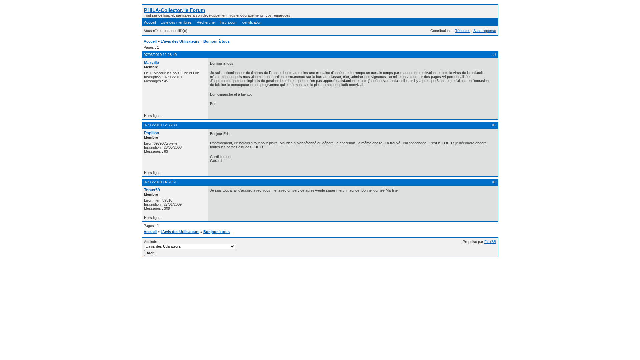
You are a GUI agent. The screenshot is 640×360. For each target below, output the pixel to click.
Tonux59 (152, 190)
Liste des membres (176, 22)
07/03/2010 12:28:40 (160, 55)
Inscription (228, 22)
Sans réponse (484, 31)
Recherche (206, 22)
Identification (251, 22)
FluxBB (490, 242)
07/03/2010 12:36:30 (160, 125)
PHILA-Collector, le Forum (174, 10)
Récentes (462, 31)
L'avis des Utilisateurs (180, 41)
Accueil (150, 22)
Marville (151, 62)
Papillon (151, 133)
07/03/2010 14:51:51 (160, 182)
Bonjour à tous (216, 41)
